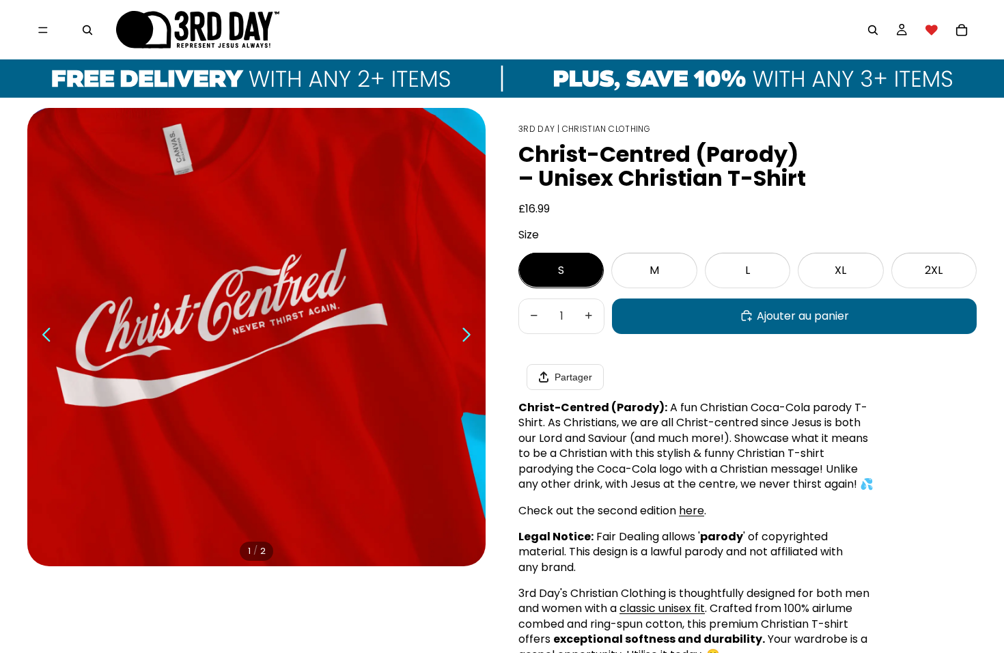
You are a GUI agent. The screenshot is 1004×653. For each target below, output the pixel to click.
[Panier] (962, 30)
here (691, 510)
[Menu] (43, 30)
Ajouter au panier (803, 315)
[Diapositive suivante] (470, 337)
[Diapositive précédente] (42, 337)
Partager (573, 377)
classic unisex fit (662, 608)
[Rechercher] (87, 30)
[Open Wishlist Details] (931, 30)
